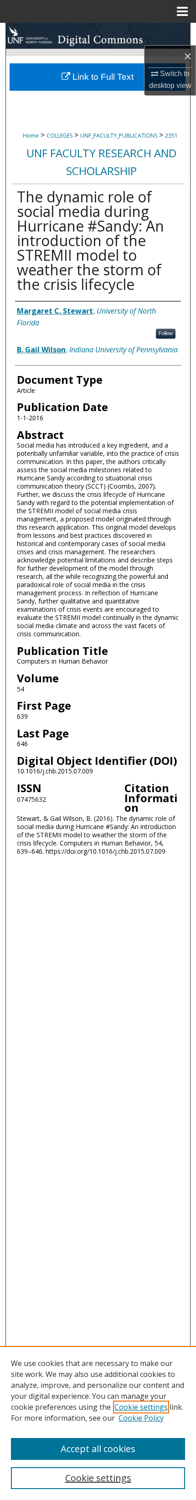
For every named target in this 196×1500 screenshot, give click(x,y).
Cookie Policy (141, 1418)
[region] (98, 1423)
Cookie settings (141, 1407)
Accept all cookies (98, 1449)
